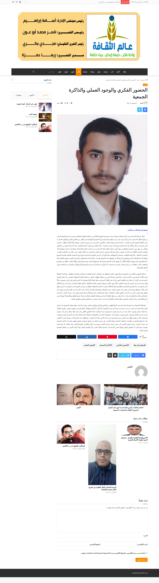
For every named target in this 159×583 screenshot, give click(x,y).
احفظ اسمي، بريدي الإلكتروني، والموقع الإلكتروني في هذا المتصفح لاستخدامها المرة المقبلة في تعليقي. (113, 553)
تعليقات (18, 95)
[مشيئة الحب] (45, 117)
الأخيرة (44, 95)
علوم (59, 72)
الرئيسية (143, 80)
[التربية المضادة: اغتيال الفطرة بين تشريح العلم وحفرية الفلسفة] (102, 454)
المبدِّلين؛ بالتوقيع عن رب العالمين (73, 446)
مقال (124, 72)
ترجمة (106, 72)
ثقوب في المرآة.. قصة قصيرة (27, 104)
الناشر (141, 103)
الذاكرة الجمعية (105, 345)
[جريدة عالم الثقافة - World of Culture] (79, 36)
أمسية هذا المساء (114, 2)
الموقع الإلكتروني (95, 544)
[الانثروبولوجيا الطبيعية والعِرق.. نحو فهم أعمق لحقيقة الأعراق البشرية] (134, 429)
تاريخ (66, 72)
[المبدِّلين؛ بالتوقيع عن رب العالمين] (71, 434)
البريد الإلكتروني (142, 544)
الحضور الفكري (122, 345)
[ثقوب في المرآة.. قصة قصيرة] (45, 107)
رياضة (92, 72)
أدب (112, 72)
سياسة (85, 72)
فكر (78, 72)
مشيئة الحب (33, 114)
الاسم (145, 536)
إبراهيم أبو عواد (139, 345)
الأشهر (31, 95)
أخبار (118, 72)
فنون (72, 72)
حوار (99, 72)
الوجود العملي (89, 345)
